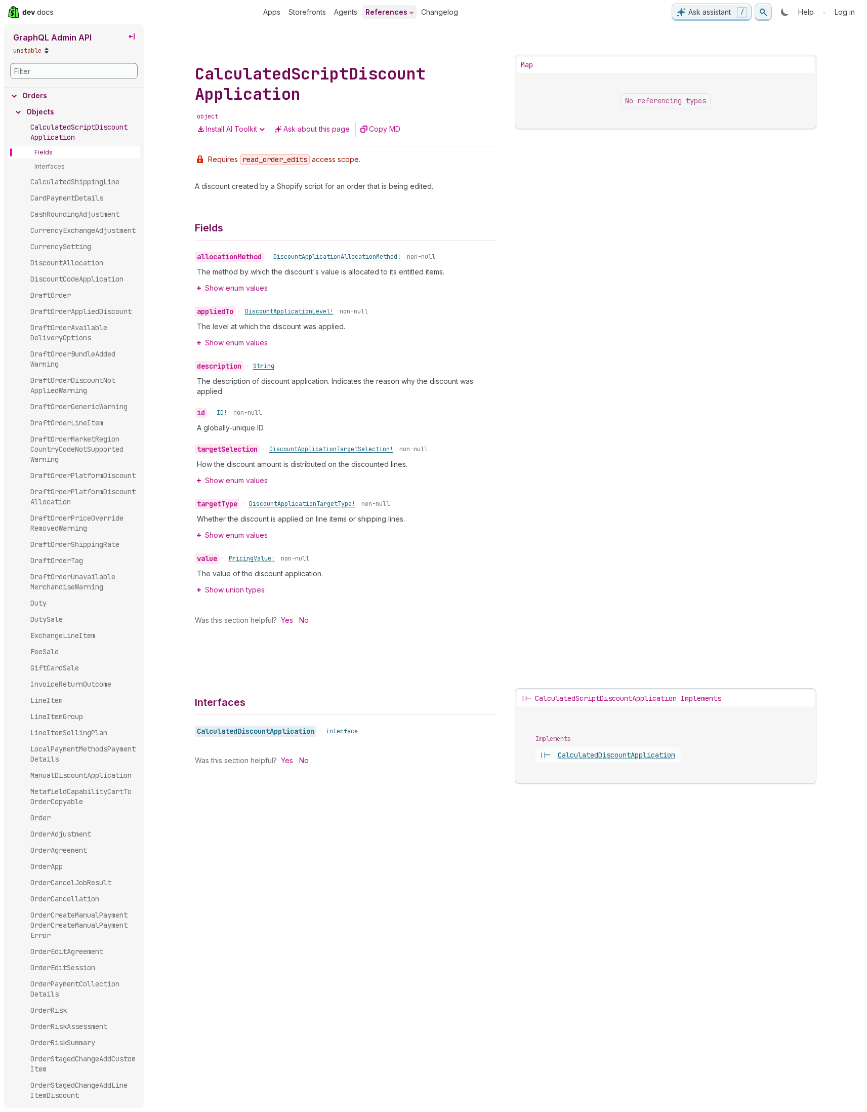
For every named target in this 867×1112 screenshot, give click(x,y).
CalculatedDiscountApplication (255, 731)
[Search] (763, 12)
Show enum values (236, 288)
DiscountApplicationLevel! (289, 311)
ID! (222, 413)
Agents (345, 12)
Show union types (235, 589)
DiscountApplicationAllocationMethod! (337, 257)
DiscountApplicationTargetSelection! (331, 449)
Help (806, 12)
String (263, 366)
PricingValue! (252, 558)
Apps (271, 12)
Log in (845, 12)
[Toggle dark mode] (785, 12)
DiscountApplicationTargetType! (302, 504)
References (386, 12)
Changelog (439, 12)
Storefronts (307, 12)
